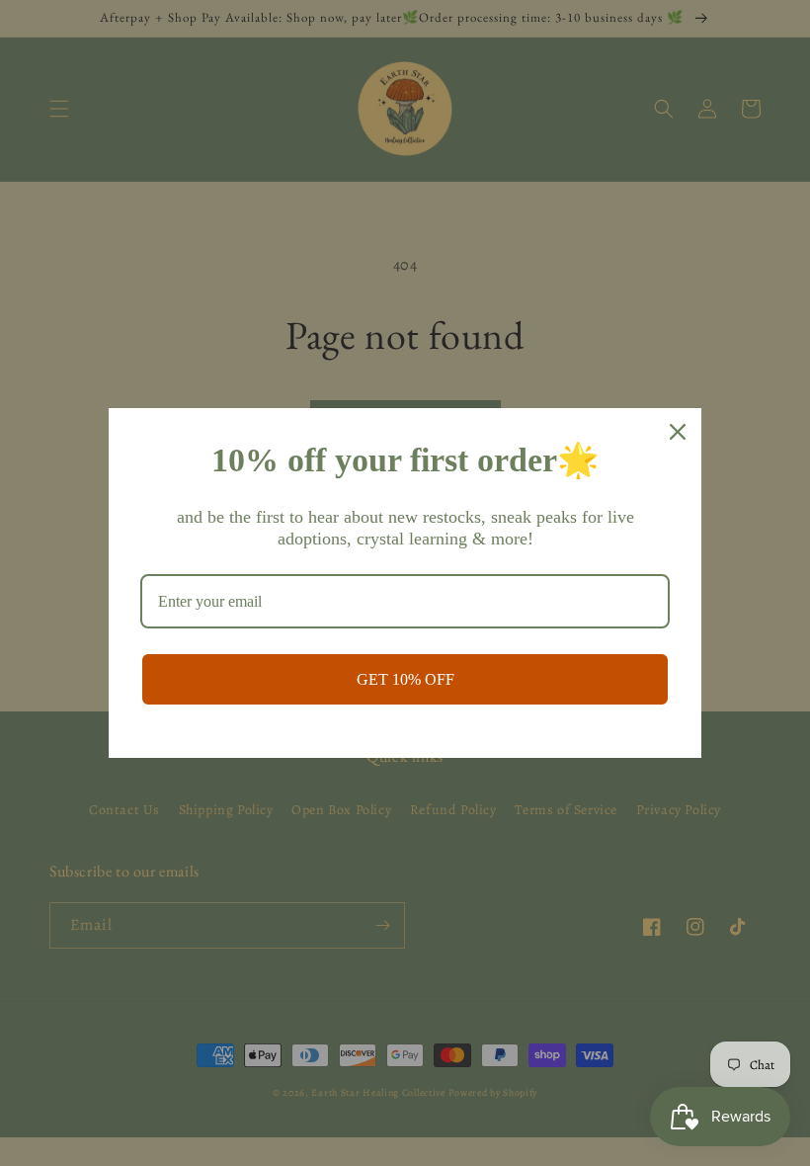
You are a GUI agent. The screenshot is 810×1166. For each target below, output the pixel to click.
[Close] (677, 432)
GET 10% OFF (405, 679)
